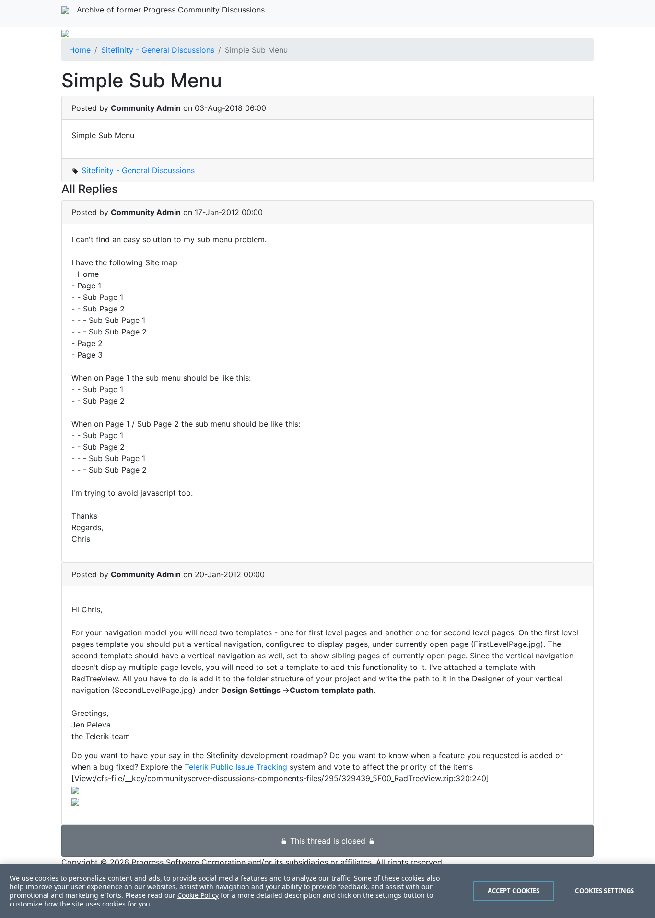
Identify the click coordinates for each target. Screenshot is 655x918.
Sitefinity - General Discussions (157, 50)
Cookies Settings (604, 890)
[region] (327, 891)
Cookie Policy (198, 895)
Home (80, 50)
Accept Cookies (514, 890)
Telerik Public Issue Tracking (236, 767)
